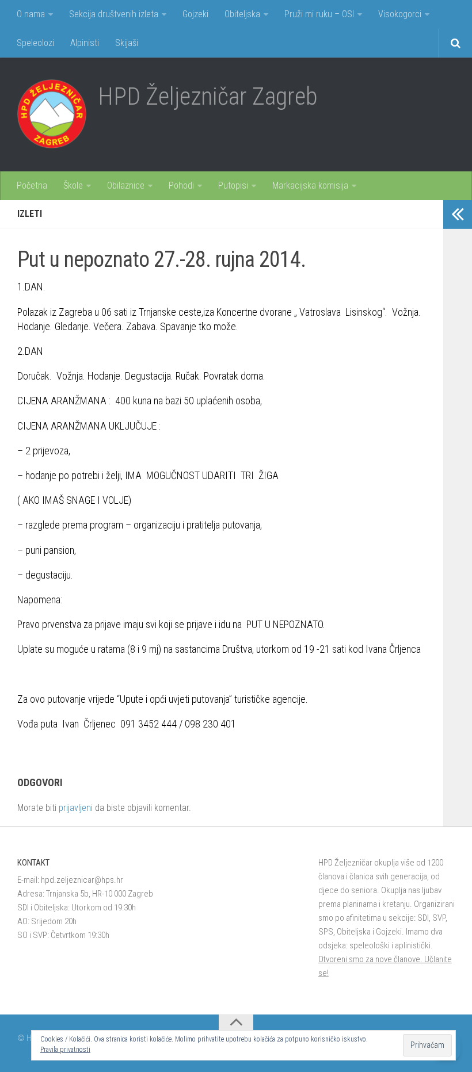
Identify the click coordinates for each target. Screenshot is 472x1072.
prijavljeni (76, 807)
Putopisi (233, 185)
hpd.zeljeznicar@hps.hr (82, 880)
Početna (32, 185)
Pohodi (181, 185)
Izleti (29, 213)
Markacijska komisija (310, 185)
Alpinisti (84, 42)
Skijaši (126, 42)
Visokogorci (399, 14)
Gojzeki (195, 14)
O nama (31, 14)
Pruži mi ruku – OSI (319, 14)
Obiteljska (242, 14)
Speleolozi (35, 42)
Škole (73, 185)
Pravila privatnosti (65, 1050)
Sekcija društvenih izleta (113, 14)
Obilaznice (125, 185)
